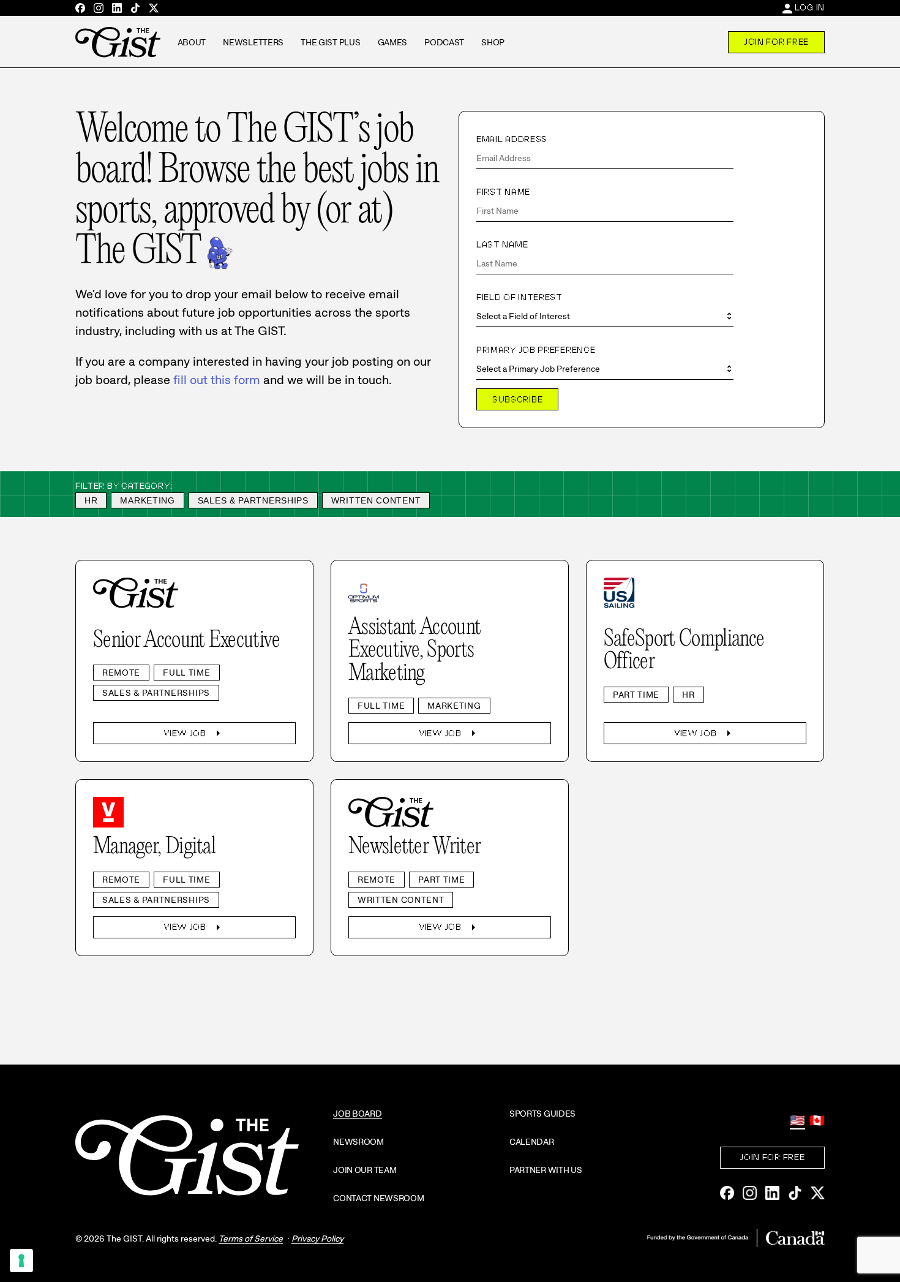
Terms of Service (251, 1238)
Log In (810, 7)
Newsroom (358, 1141)
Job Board (357, 1113)
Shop (492, 42)
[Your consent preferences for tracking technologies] (21, 1260)
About (192, 42)
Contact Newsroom (378, 1198)
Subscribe (517, 399)
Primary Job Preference (535, 350)
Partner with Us (545, 1169)
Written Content (376, 500)
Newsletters (253, 42)
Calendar (531, 1141)
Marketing (147, 500)
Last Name (502, 244)
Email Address (511, 139)
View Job (194, 733)
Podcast (444, 42)
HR (90, 500)
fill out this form (216, 380)
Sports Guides (542, 1113)
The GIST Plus (330, 42)
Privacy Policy (317, 1238)
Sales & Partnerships (253, 500)
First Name (503, 192)
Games (393, 42)
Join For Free (776, 42)
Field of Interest (519, 297)
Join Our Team (364, 1169)
